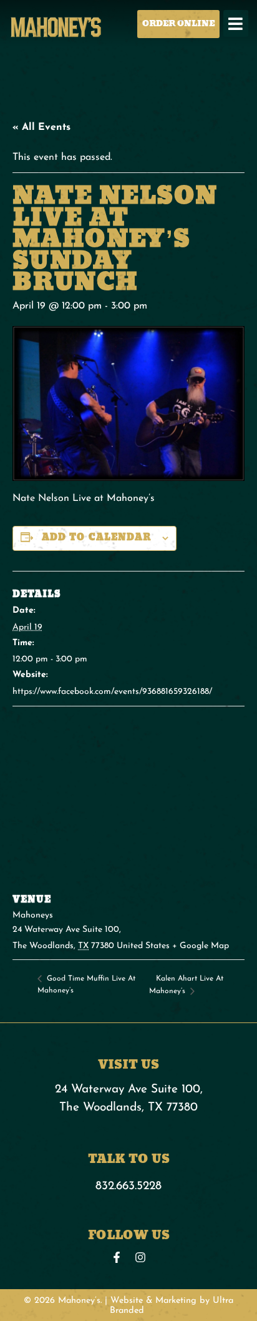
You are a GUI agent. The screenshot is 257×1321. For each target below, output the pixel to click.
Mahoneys (32, 915)
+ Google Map (200, 946)
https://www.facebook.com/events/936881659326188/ (112, 691)
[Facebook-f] (116, 1257)
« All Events (41, 127)
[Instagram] (140, 1257)
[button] (235, 23)
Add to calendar (97, 537)
